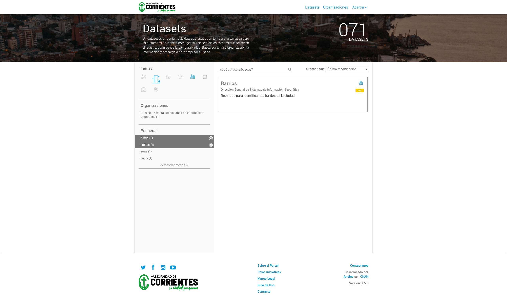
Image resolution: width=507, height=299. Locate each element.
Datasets (312, 7)
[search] (290, 69)
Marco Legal (266, 278)
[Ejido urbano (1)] (192, 79)
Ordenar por (314, 69)
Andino (349, 276)
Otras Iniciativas (269, 272)
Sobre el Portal (267, 265)
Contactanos (359, 265)
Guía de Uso (265, 285)
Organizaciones (335, 7)
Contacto (264, 291)
